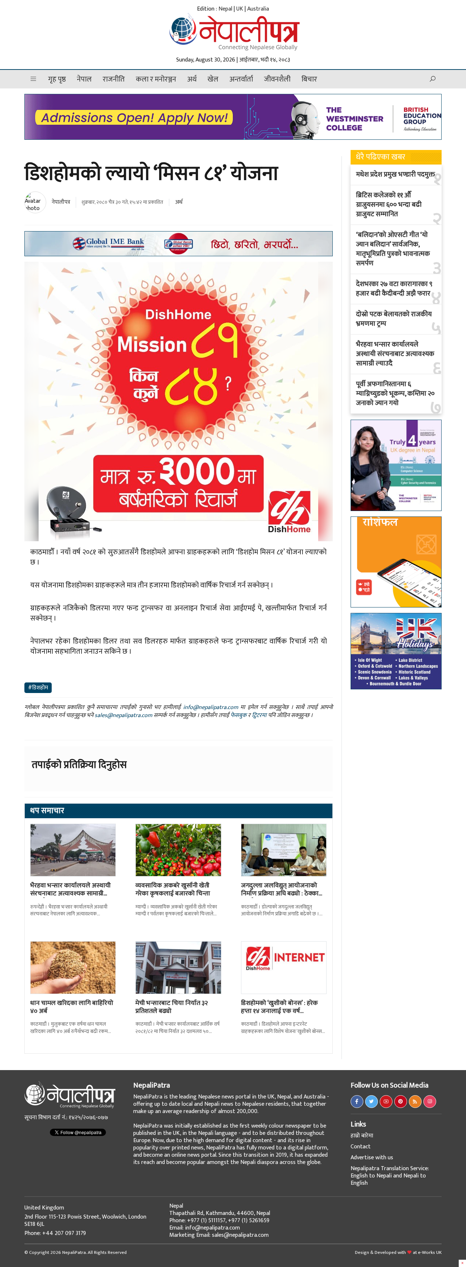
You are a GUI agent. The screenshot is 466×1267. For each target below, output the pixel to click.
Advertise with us (372, 1158)
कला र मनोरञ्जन (156, 79)
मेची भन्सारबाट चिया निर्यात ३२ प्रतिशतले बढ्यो (171, 1007)
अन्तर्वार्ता (241, 79)
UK (239, 9)
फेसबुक (238, 715)
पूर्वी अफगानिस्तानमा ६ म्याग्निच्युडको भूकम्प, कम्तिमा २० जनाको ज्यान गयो (395, 394)
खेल (213, 79)
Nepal (225, 9)
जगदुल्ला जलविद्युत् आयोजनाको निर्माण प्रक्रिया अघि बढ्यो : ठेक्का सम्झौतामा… (280, 893)
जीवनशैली (277, 79)
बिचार (309, 79)
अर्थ (192, 79)
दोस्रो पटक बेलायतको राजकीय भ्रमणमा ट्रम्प (394, 319)
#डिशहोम (38, 688)
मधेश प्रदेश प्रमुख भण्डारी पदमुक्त (395, 174)
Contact (361, 1147)
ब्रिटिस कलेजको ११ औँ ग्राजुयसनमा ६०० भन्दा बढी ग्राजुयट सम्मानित (389, 205)
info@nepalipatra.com (210, 707)
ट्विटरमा (259, 715)
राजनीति (114, 79)
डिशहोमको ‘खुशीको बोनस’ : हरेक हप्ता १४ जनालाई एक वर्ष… (279, 1007)
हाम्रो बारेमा (362, 1136)
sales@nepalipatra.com (123, 715)
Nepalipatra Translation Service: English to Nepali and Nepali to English (390, 1176)
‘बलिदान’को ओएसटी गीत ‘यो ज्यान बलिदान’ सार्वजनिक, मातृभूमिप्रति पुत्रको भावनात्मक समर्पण (393, 249)
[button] (33, 79)
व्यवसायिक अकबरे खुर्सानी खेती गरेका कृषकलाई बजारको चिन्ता (172, 889)
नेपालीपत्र (61, 202)
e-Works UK (430, 1252)
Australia (258, 9)
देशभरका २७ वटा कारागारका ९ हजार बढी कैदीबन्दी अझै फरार (394, 289)
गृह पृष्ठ (57, 79)
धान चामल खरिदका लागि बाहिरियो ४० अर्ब (71, 1007)
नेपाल (84, 79)
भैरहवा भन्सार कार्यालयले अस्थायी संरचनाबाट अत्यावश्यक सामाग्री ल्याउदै (70, 893)
